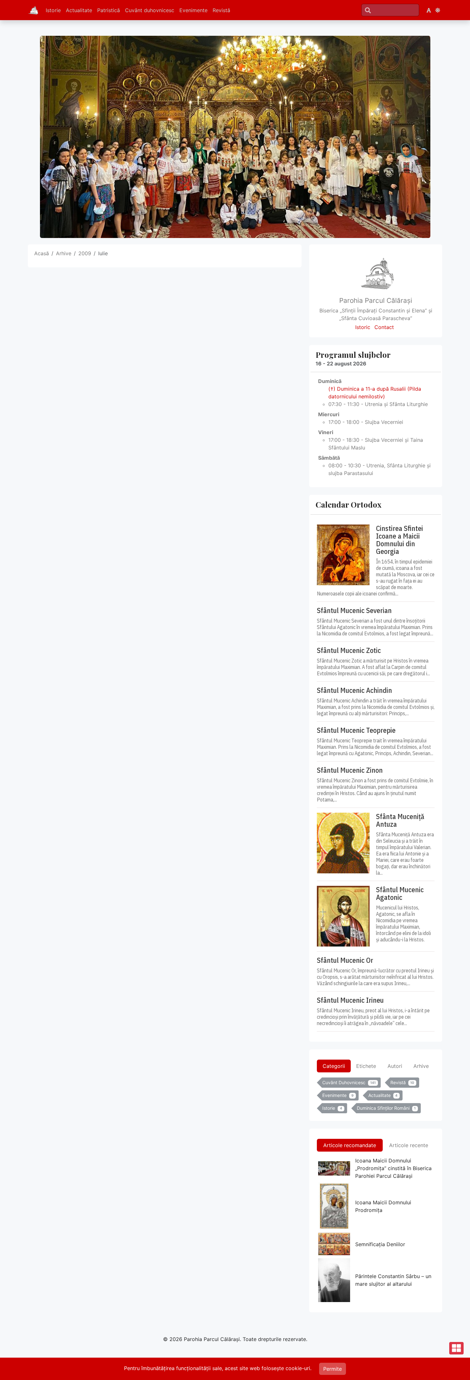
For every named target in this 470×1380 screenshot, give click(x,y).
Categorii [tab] (334, 1066)
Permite (332, 1369)
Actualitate (79, 10)
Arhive (63, 253)
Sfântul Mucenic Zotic (349, 650)
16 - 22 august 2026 (341, 363)
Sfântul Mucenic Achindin (354, 690)
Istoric (362, 327)
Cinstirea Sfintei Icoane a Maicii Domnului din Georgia (399, 540)
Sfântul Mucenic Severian (354, 610)
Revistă (221, 10)
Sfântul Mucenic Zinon (350, 770)
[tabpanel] (376, 1096)
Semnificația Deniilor (380, 1244)
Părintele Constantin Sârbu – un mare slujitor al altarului (393, 1280)
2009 (84, 253)
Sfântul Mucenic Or (345, 960)
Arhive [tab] (421, 1066)
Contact (384, 327)
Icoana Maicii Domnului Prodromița (383, 1206)
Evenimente (193, 10)
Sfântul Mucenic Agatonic (400, 893)
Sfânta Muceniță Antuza (400, 820)
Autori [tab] (395, 1066)
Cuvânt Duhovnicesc (349, 1082)
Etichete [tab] (366, 1066)
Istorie (53, 10)
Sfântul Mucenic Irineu (350, 1000)
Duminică (329, 381)
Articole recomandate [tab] (349, 1145)
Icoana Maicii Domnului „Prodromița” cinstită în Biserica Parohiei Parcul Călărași (393, 1168)
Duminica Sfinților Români (386, 1108)
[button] (428, 10)
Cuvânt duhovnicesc (149, 10)
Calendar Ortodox (348, 504)
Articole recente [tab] (408, 1145)
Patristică (108, 10)
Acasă (41, 253)
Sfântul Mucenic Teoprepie (356, 730)
